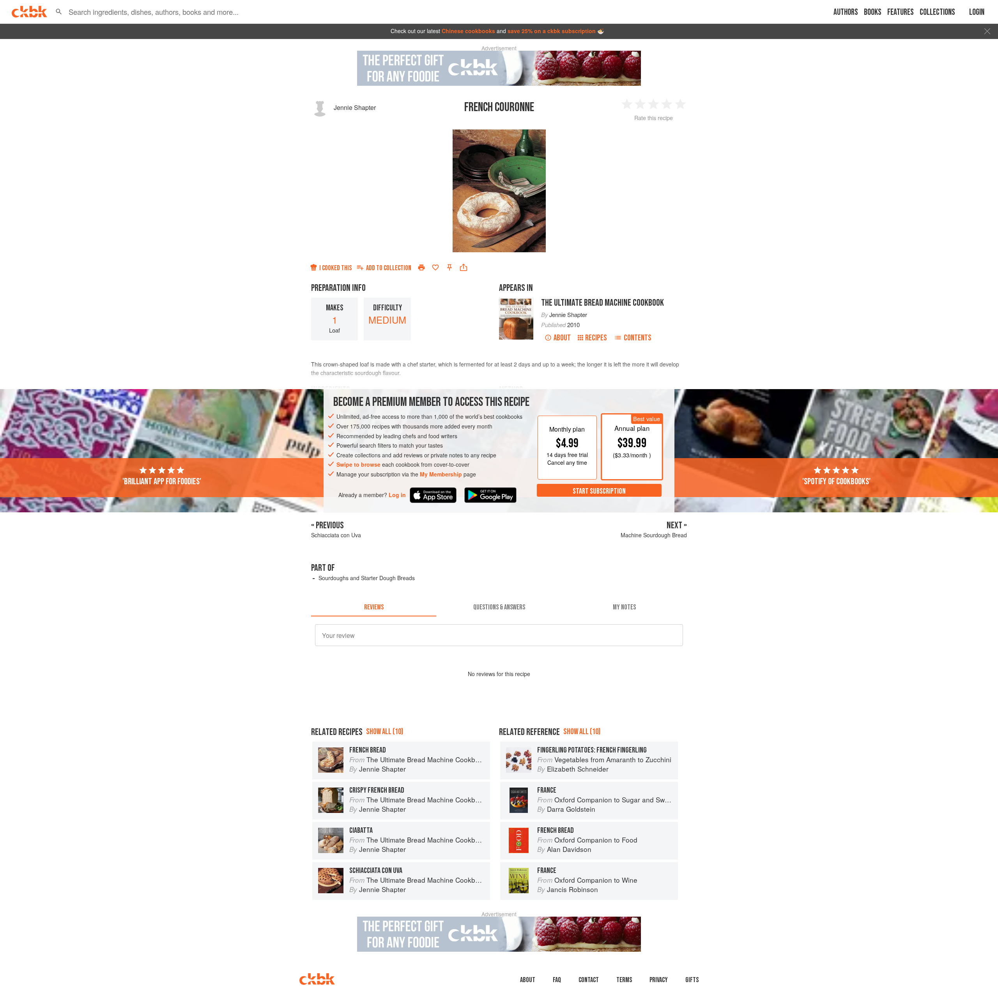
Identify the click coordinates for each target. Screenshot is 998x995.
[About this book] (516, 301)
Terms (624, 980)
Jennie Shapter (355, 107)
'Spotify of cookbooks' (836, 481)
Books (872, 12)
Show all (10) (384, 732)
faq (557, 980)
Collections (937, 12)
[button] (59, 12)
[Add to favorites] (435, 267)
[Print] (421, 267)
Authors (845, 12)
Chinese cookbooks (468, 31)
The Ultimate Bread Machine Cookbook (602, 302)
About (562, 338)
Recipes (596, 338)
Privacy (658, 980)
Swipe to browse (358, 464)
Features (900, 12)
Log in (397, 494)
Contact (589, 980)
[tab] (373, 607)
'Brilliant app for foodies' (161, 481)
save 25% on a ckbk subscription (552, 31)
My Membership (441, 474)
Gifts (692, 980)
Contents (637, 338)
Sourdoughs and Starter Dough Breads (367, 578)
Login (976, 12)
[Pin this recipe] (449, 267)
